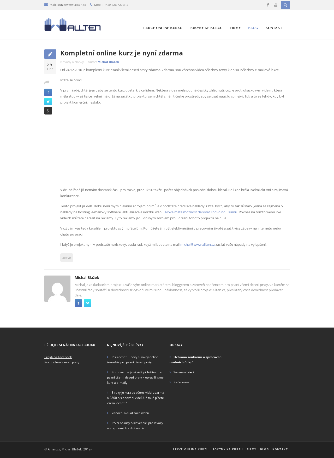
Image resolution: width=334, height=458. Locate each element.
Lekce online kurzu (162, 28)
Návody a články (72, 62)
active (66, 257)
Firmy (235, 28)
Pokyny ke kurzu (205, 28)
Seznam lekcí (184, 372)
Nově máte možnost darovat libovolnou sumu (201, 212)
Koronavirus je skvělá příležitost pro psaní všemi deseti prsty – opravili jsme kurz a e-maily (135, 377)
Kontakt (273, 28)
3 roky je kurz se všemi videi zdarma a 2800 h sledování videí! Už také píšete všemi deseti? (135, 397)
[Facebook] (268, 5)
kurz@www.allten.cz (71, 5)
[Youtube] (276, 5)
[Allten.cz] (72, 24)
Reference (181, 382)
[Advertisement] (175, 146)
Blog (253, 28)
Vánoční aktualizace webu (130, 413)
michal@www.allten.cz (197, 244)
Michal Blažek (108, 62)
